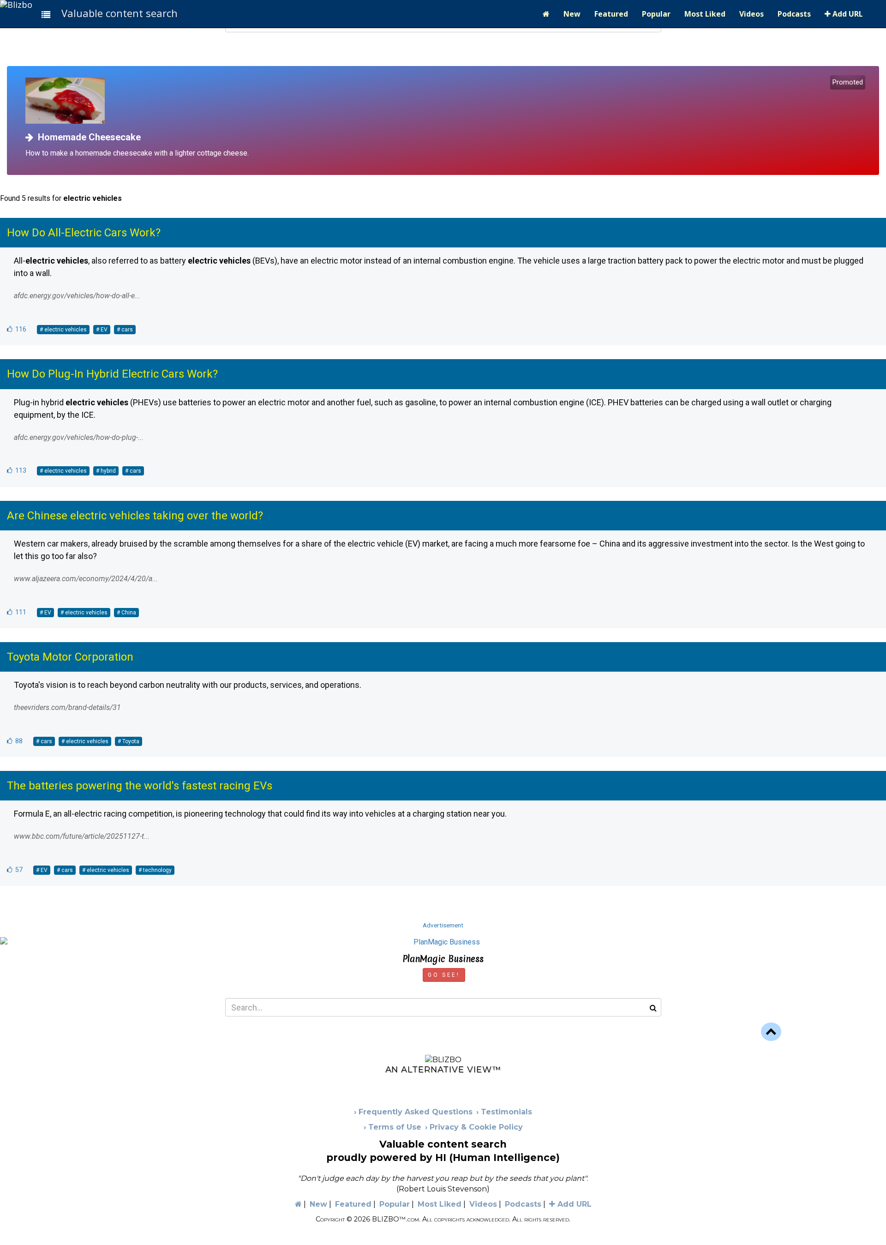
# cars (125, 329)
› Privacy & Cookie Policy (474, 1127)
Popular (656, 14)
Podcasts (794, 14)
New (572, 14)
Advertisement (443, 925)
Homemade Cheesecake (87, 137)
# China (126, 612)
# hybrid (106, 471)
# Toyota (128, 741)
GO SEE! (444, 975)
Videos (751, 14)
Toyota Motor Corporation (70, 656)
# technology (155, 870)
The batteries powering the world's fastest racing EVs (139, 785)
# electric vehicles (63, 329)
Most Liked (704, 14)
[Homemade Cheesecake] (446, 101)
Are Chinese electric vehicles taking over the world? (135, 515)
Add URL (847, 14)
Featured (611, 14)
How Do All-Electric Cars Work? (84, 232)
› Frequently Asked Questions (413, 1111)
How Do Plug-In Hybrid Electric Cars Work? (112, 373)
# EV (102, 329)
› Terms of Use (392, 1127)
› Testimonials (504, 1111)
